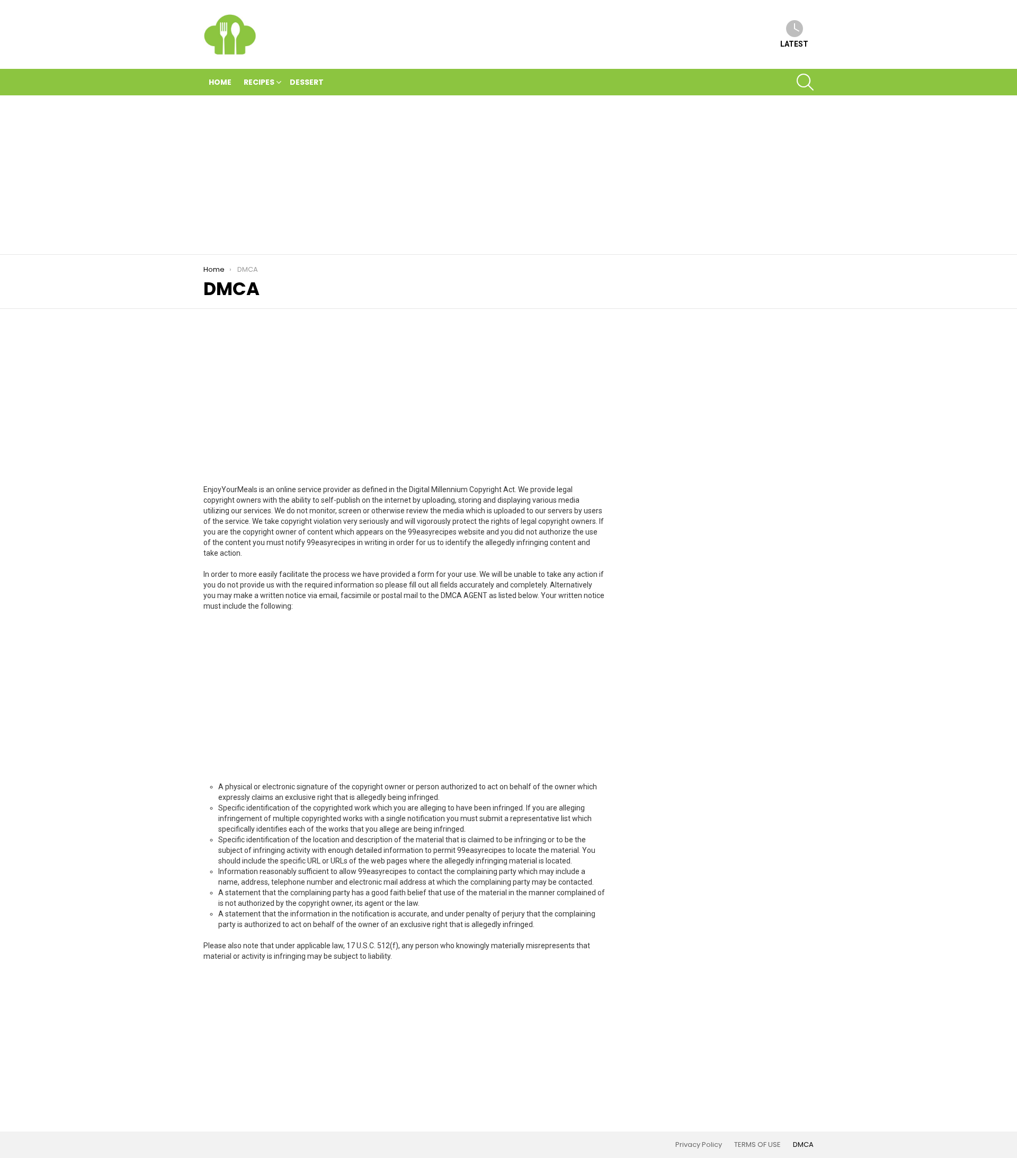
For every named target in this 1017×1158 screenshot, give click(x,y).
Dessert (307, 82)
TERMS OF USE (757, 1145)
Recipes (259, 82)
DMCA (803, 1145)
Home (220, 82)
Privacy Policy (698, 1145)
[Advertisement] (508, 175)
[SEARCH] (805, 82)
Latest (794, 44)
